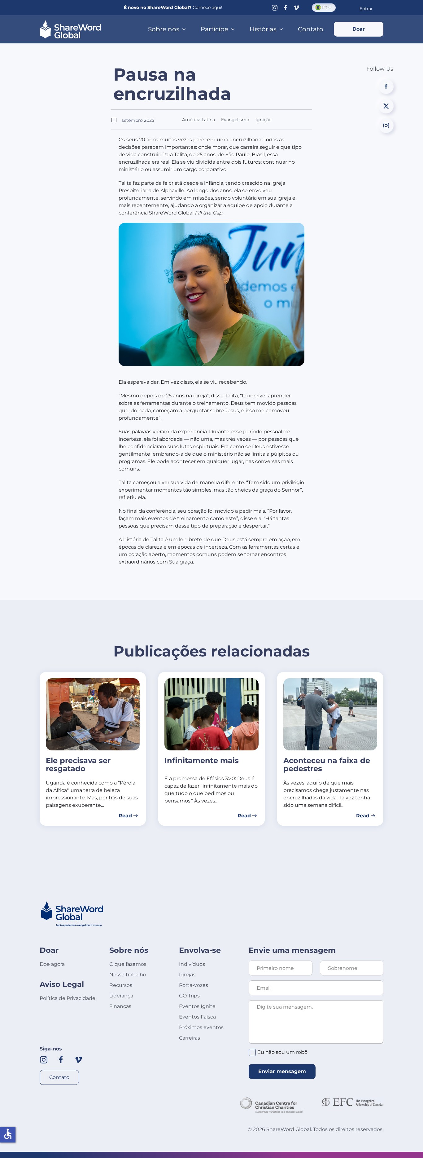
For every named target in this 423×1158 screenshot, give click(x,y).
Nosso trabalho (127, 975)
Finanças (120, 1006)
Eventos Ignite (197, 1006)
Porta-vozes (193, 985)
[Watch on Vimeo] (296, 7)
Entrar (366, 8)
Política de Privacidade (67, 998)
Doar (358, 29)
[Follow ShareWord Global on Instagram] (44, 1059)
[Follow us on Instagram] (275, 7)
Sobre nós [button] (163, 29)
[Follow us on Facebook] (285, 7)
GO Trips (189, 996)
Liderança (121, 996)
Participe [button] (214, 29)
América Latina (198, 119)
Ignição (263, 119)
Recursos (120, 985)
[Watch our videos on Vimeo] (78, 1059)
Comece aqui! (207, 7)
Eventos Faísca (197, 1017)
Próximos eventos (201, 1027)
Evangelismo (235, 119)
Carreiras (189, 1038)
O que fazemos (127, 964)
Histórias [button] (263, 29)
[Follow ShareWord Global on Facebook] (61, 1059)
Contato (310, 29)
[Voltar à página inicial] (70, 29)
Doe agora (52, 964)
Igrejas (187, 975)
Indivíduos (192, 964)
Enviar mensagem (282, 1071)
